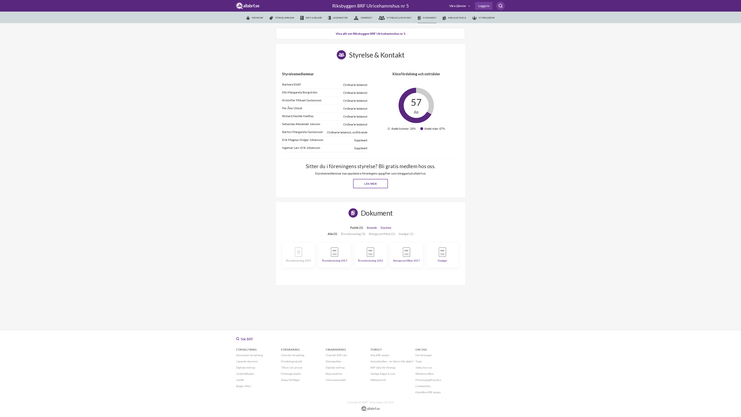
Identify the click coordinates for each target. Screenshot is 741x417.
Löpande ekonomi (246, 361)
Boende (372, 227)
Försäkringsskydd (291, 361)
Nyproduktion (334, 373)
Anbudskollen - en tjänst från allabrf (391, 361)
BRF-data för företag (382, 367)
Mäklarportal (378, 379)
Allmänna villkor (424, 373)
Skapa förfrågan (290, 379)
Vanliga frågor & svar (382, 373)
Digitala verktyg (245, 367)
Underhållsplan (245, 373)
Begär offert (243, 386)
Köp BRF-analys (379, 355)
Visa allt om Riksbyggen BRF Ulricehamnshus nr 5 (370, 33)
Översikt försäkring (292, 355)
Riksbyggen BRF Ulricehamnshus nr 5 (370, 5)
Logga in (483, 6)
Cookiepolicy (423, 386)
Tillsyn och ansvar (291, 367)
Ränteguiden (333, 361)
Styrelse (386, 227)
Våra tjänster (458, 6)
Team (418, 361)
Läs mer (370, 183)
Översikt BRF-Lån (336, 355)
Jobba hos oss (423, 367)
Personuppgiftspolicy (428, 379)
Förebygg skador (291, 373)
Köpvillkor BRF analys (428, 392)
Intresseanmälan (336, 379)
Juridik (240, 379)
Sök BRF (246, 339)
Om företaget (423, 355)
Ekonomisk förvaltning (249, 355)
